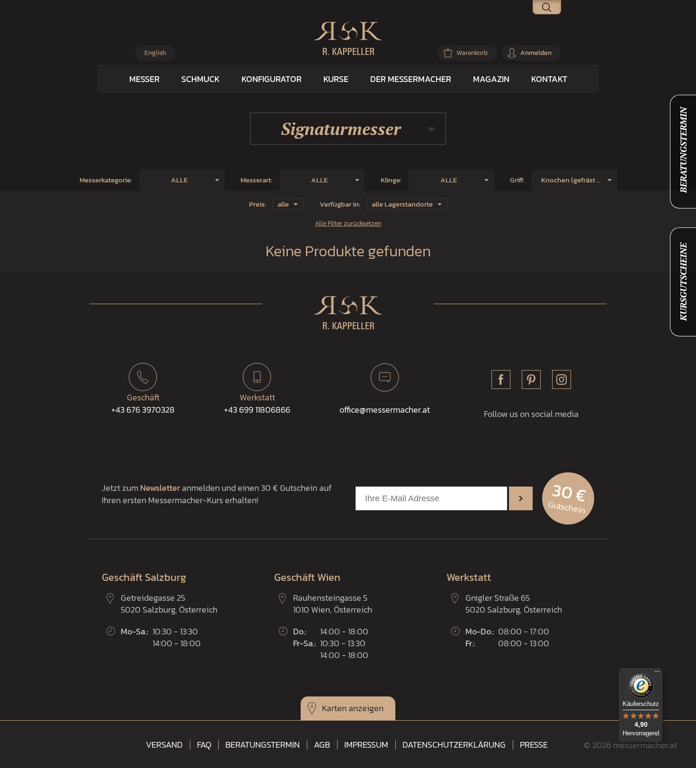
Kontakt (549, 78)
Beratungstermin (262, 745)
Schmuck (200, 78)
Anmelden (536, 53)
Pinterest (531, 379)
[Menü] (657, 673)
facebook (500, 379)
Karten (334, 708)
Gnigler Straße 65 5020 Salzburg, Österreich (513, 603)
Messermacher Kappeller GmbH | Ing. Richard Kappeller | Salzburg (348, 38)
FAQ (204, 745)
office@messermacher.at (384, 409)
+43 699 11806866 (257, 403)
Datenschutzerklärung (454, 745)
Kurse (335, 78)
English (155, 53)
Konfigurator (271, 78)
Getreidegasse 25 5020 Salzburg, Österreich (169, 603)
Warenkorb (472, 53)
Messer (144, 78)
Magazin (491, 78)
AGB (322, 745)
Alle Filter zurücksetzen (348, 223)
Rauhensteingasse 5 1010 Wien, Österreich (332, 603)
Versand (164, 745)
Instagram (561, 379)
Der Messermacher (410, 78)
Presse (534, 745)
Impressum (366, 745)
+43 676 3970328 (143, 403)
